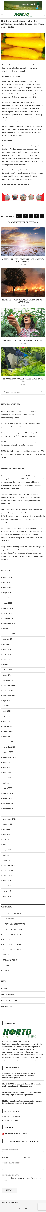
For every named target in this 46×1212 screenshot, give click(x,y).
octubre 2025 (8, 629)
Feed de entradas (8, 994)
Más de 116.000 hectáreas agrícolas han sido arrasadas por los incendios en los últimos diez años (21, 1085)
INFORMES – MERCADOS (13, 934)
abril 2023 (6, 783)
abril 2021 (6, 855)
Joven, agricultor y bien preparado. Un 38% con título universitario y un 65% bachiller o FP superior (23, 519)
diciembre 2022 (9, 803)
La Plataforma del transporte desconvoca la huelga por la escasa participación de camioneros (20, 500)
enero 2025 (7, 675)
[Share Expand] (42, 216)
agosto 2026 (7, 577)
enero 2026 (7, 613)
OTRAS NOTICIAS (10, 960)
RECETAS (6, 970)
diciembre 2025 (9, 618)
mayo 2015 (7, 891)
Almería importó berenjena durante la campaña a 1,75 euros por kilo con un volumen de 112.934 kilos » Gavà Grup (21, 531)
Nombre (5, 1157)
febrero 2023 (8, 793)
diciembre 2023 (9, 742)
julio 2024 (6, 706)
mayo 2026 (7, 593)
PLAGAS (6, 965)
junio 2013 (7, 896)
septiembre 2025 (9, 634)
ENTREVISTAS (8, 919)
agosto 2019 (7, 875)
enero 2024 (7, 737)
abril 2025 (6, 659)
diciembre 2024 (9, 680)
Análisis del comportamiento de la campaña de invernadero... (23, 260)
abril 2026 (6, 598)
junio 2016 (7, 886)
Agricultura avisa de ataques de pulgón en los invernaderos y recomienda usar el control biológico (22, 556)
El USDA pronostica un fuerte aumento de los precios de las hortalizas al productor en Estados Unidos (22, 1102)
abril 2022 (6, 845)
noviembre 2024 (9, 685)
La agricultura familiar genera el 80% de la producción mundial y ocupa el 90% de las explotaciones (21, 1094)
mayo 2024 (7, 716)
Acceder (4, 988)
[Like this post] (19, 216)
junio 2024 (7, 711)
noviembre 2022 (9, 809)
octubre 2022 (8, 814)
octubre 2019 (8, 870)
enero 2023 (7, 798)
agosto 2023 (7, 762)
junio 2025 (7, 649)
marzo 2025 (7, 665)
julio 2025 (6, 644)
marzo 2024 (7, 726)
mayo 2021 (7, 850)
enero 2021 (7, 860)
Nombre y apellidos (10, 1149)
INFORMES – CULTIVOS (12, 929)
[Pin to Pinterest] (36, 216)
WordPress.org (6, 1006)
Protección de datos (11, 1175)
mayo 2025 (7, 654)
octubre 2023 (8, 752)
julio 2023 (6, 767)
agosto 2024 (7, 701)
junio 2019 (7, 881)
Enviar (9, 1190)
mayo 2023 (7, 778)
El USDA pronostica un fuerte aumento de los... (23, 380)
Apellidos (27, 1157)
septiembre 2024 (9, 696)
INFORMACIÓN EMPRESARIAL (15, 924)
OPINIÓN (6, 955)
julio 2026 (6, 582)
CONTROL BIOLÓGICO (12, 914)
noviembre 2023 (9, 747)
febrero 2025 (8, 670)
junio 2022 (7, 834)
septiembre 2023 (9, 757)
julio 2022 (6, 829)
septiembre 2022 (9, 819)
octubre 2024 (8, 690)
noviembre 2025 (9, 623)
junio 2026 (7, 587)
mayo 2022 (7, 839)
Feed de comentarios (9, 1000)
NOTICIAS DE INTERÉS (12, 945)
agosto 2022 (7, 824)
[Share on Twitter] (31, 216)
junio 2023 (7, 773)
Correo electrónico (11, 1163)
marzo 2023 (7, 788)
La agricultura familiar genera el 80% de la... (23, 340)
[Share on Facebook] (25, 216)
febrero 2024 (8, 732)
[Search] (43, 15)
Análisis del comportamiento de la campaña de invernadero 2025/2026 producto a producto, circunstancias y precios (18, 414)
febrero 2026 (8, 608)
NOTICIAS (7, 939)
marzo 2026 (7, 603)
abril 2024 (6, 721)
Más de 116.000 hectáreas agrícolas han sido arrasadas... (23, 301)
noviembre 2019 (9, 865)
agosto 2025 (7, 639)
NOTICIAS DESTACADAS (12, 950)
